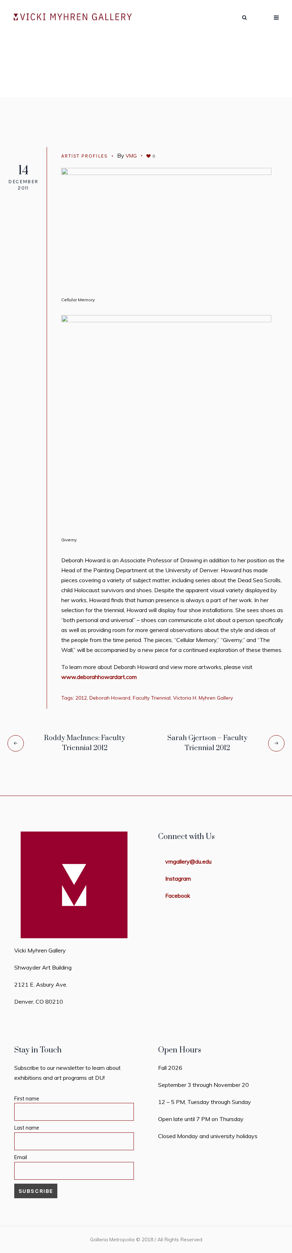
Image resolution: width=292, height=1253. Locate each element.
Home (55, 94)
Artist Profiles (92, 94)
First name (26, 1098)
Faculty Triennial (152, 698)
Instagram (178, 878)
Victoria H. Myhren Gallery (203, 698)
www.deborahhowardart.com (99, 676)
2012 (81, 698)
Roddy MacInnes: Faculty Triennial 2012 (84, 743)
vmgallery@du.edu (188, 861)
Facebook (177, 895)
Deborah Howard (109, 698)
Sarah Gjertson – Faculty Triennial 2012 (207, 743)
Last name (26, 1128)
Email (20, 1157)
